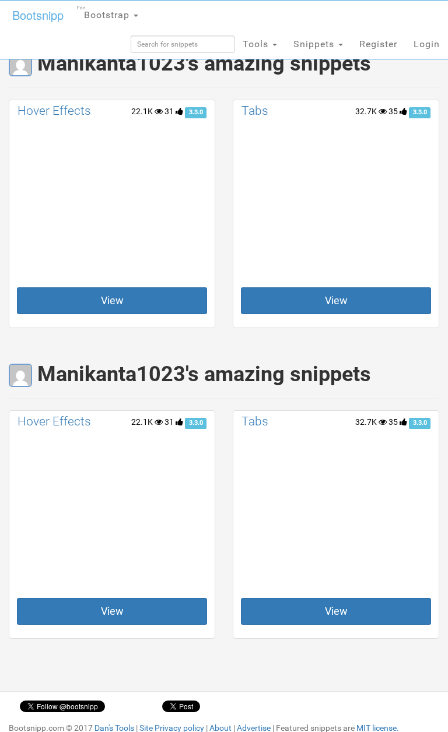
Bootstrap (104, 12)
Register (378, 44)
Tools (257, 44)
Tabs (255, 111)
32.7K (367, 111)
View (112, 300)
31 (170, 111)
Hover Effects (54, 111)
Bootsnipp (38, 14)
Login (427, 44)
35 (394, 111)
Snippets (315, 44)
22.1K (143, 111)
